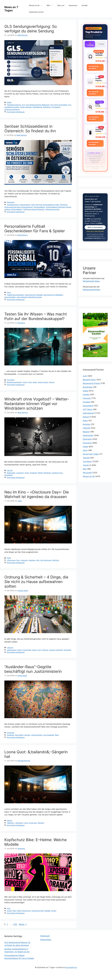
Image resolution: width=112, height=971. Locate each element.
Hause (34, 650)
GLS (23, 105)
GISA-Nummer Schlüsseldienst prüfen (45, 205)
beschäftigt (19, 735)
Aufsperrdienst (24, 205)
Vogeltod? (33, 473)
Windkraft (47, 473)
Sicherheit (67, 650)
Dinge (19, 650)
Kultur (9, 558)
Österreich (11, 202)
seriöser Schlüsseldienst (13, 209)
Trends (86, 465)
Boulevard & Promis (91, 383)
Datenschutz (45, 940)
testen (35, 382)
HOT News (87, 409)
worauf (53, 911)
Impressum (73, 5)
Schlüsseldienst (39, 207)
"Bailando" (10, 823)
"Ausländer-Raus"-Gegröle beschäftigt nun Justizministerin (33, 669)
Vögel (27, 473)
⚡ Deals (100, 44)
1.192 (15, 924)
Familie (86, 394)
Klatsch (9, 820)
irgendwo (32, 560)
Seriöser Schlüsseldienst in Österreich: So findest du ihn (30, 128)
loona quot (33, 823)
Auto (8, 908)
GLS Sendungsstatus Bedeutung (38, 105)
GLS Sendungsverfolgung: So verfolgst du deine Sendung (30, 28)
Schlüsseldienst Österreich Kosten (58, 207)
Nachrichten (88, 435)
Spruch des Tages (91, 454)
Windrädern (8, 475)
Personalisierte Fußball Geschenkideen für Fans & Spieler (34, 228)
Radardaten (11, 473)
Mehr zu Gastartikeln (95, 227)
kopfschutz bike (38, 911)
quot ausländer (48, 735)
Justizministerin (36, 735)
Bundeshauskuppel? (14, 382)
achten (9, 911)
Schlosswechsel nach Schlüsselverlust (18, 207)
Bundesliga (88, 387)
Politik (85, 447)
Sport (9, 292)
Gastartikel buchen (36, 12)
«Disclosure (11, 560)
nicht (39, 650)
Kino (37, 560)
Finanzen (87, 398)
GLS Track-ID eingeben (58, 105)
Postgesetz (56, 107)
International (88, 413)
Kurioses (86, 424)
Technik (10, 470)
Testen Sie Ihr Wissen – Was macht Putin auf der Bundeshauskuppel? (35, 316)
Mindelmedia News (91, 281)
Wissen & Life (34, 5)
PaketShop (47, 107)
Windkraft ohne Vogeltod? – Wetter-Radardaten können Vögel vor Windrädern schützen (36, 404)
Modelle (47, 911)
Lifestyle (10, 647)
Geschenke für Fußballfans (53, 295)
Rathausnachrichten (91, 290)
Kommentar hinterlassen (16, 112)
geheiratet (19, 823)
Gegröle (27, 735)
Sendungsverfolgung (12, 109)
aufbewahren (12, 650)
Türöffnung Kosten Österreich (34, 209)
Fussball (86, 402)
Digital (9, 102)
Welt (48, 5)
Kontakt (85, 5)
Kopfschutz (26, 911)
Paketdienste (37, 107)
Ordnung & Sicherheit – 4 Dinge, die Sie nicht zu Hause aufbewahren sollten (36, 582)
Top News (10, 380)
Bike (14, 911)
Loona (26, 823)
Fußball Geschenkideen (15, 295)
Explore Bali (26, 650)
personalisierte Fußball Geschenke (29, 297)
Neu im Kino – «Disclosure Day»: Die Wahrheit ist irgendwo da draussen (36, 494)
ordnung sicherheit (56, 650)
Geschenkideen (10, 297)
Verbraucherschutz (53, 209)
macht (25, 382)
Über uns (60, 5)
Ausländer (10, 735)
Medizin (86, 432)
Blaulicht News (89, 380)
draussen (24, 560)
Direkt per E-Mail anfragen (95, 231)
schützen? (20, 473)
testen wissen (43, 382)
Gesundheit (88, 406)
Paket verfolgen (26, 107)
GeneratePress (71, 967)
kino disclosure (45, 560)
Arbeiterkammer (13, 205)
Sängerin (41, 823)
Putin (30, 382)
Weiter (23, 924)
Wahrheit (55, 560)
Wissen (51, 382)
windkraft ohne (57, 473)
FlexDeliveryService (14, 105)
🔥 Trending (89, 44)
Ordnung (45, 650)
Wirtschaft (87, 473)
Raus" (57, 735)
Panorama (87, 443)
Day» (18, 560)
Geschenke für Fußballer (34, 295)
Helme (19, 911)
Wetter (40, 473)
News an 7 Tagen (11, 8)
